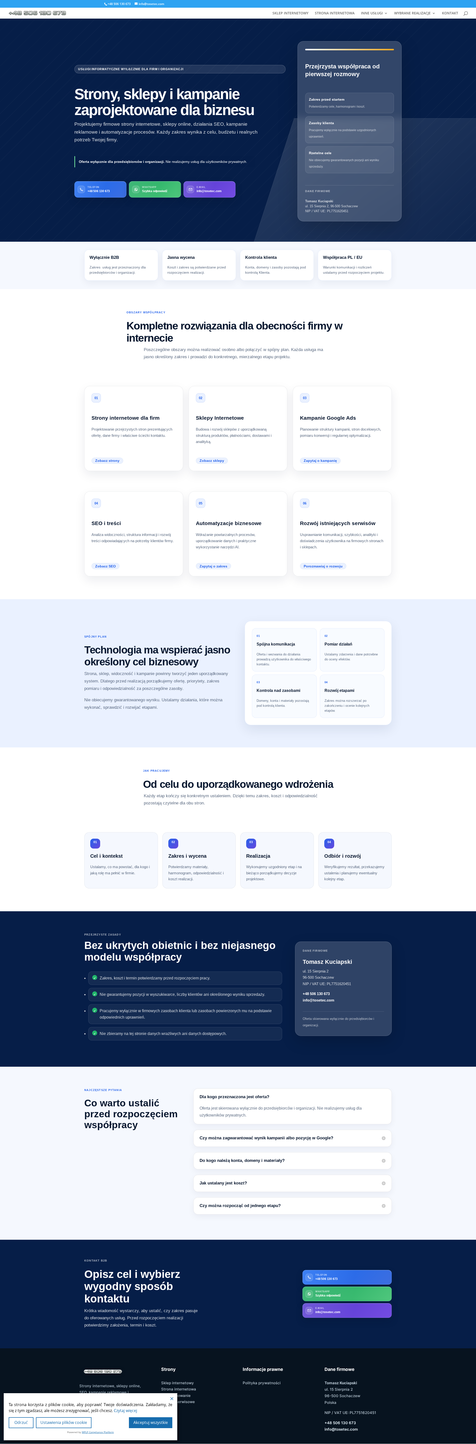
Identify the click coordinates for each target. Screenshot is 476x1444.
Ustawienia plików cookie (63, 1422)
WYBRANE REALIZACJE (412, 13)
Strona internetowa (178, 1389)
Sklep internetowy (177, 1383)
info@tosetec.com (318, 1000)
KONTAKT (450, 13)
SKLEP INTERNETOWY (290, 13)
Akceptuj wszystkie (150, 1422)
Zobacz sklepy (212, 461)
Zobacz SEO (105, 566)
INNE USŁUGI (372, 13)
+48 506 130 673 (316, 994)
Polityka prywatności (262, 1383)
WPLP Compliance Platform (98, 1432)
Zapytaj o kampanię (320, 461)
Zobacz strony (107, 461)
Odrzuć (21, 1422)
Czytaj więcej (125, 1410)
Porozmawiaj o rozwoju (323, 566)
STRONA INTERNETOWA (335, 13)
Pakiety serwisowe (178, 1401)
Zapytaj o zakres (213, 566)
